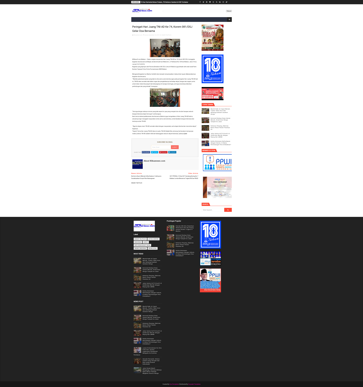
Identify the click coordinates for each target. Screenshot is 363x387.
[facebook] (200, 2)
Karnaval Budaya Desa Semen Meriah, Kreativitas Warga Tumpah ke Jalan (220, 120)
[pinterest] (206, 2)
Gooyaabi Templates (194, 384)
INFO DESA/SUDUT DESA (142, 245)
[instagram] (223, 2)
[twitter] (203, 2)
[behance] (220, 2)
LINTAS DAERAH (153, 239)
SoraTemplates (174, 384)
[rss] (216, 2)
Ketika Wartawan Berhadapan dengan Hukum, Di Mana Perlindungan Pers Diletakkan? (221, 143)
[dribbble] (213, 2)
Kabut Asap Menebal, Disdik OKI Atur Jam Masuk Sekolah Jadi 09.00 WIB (166, 2)
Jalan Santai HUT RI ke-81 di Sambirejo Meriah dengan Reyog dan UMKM (220, 135)
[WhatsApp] (229, 2)
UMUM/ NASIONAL (140, 248)
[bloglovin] (210, 2)
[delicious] (226, 2)
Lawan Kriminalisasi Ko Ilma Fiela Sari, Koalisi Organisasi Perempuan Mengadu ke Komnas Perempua (148, 351)
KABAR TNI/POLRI (166, 35)
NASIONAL (138, 242)
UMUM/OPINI (153, 248)
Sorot (145, 242)
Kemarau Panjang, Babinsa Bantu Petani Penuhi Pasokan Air (220, 127)
